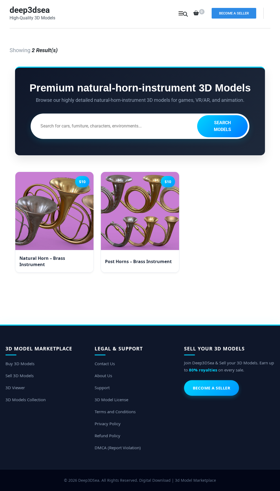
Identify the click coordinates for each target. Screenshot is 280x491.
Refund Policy (107, 435)
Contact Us (105, 363)
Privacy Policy (108, 423)
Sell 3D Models (19, 375)
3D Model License (111, 399)
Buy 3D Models (19, 363)
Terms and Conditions (115, 411)
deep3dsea (30, 10)
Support (102, 387)
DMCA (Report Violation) (118, 447)
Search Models (222, 126)
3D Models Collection (25, 399)
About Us (103, 375)
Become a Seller (234, 13)
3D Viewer (15, 387)
